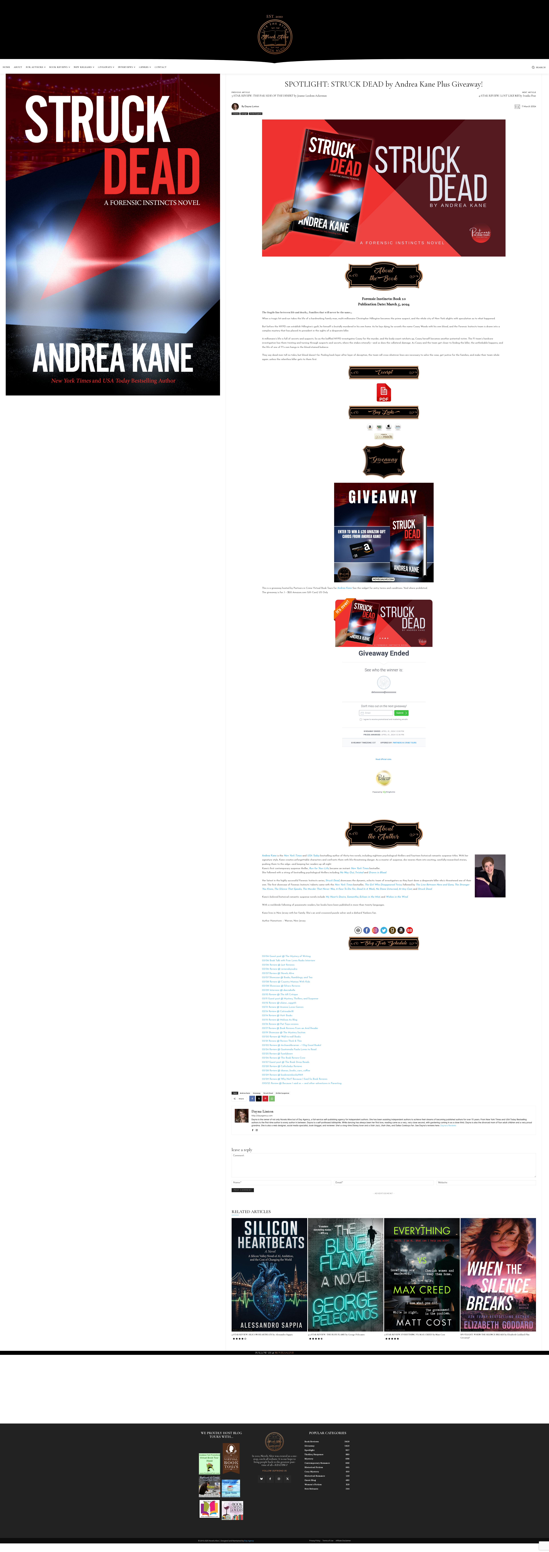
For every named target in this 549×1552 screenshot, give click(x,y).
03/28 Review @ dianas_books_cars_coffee (286, 1070)
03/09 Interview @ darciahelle (278, 990)
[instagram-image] (34, 1389)
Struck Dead (268, 1093)
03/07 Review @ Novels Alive (278, 973)
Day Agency (249, 1541)
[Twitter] (287, 1479)
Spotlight (244, 114)
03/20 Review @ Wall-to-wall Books (281, 1036)
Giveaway (235, 114)
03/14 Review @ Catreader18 (278, 1011)
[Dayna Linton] (237, 106)
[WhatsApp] (272, 1098)
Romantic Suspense (472, 1330)
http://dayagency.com (261, 1115)
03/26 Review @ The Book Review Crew (283, 1058)
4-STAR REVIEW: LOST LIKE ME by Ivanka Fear (507, 95)
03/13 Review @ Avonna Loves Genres (282, 1007)
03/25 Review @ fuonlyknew (277, 1054)
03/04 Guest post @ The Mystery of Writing (286, 956)
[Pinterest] (265, 1098)
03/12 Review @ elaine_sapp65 (279, 1003)
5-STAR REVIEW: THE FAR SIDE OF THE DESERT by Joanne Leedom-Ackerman (279, 95)
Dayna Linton (252, 106)
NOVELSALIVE (284, 1353)
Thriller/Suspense (255, 114)
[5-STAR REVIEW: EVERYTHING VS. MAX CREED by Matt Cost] (422, 1275)
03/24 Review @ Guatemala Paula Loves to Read (289, 1049)
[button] (539, 67)
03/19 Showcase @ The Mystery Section (283, 1032)
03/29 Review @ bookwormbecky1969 (282, 1075)
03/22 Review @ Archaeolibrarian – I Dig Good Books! (291, 1045)
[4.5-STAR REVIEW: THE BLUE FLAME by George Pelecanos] (345, 1275)
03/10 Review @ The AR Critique (280, 994)
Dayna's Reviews (448, 1125)
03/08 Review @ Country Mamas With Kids (286, 982)
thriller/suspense (282, 1093)
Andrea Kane (245, 1093)
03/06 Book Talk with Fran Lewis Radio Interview (288, 960)
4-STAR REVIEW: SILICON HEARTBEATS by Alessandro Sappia (262, 1334)
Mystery (313, 1330)
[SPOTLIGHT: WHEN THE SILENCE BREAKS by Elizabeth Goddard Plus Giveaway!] (498, 1275)
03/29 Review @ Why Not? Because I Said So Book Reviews (294, 1079)
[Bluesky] (261, 1479)
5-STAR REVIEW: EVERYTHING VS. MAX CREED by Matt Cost (414, 1334)
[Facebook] (252, 1098)
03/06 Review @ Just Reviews (278, 965)
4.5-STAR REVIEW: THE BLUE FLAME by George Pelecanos (336, 1334)
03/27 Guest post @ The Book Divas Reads (285, 1062)
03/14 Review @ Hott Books (277, 1015)
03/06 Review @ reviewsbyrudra (279, 969)
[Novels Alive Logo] (274, 36)
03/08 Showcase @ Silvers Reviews (281, 986)
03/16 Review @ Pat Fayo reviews (280, 1024)
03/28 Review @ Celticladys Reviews (282, 1066)
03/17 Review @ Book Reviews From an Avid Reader (290, 1028)
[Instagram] (257, 1129)
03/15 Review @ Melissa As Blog (279, 1020)
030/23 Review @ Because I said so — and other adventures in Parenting (301, 1083)
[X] (259, 1098)
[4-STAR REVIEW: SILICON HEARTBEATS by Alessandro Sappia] (269, 1275)
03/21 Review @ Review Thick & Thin (282, 1041)
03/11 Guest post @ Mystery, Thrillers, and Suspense (290, 998)
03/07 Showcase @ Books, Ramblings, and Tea (287, 977)
